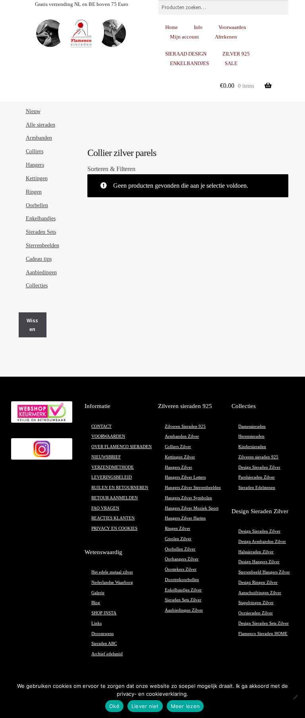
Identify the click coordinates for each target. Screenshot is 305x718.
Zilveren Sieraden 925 (185, 426)
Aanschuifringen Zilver (259, 593)
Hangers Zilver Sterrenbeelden (193, 487)
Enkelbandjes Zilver (183, 590)
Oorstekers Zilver (181, 569)
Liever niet (145, 706)
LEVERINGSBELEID (111, 477)
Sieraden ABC (104, 643)
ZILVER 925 (236, 54)
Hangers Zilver (178, 467)
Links (96, 623)
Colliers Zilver (178, 447)
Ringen (34, 192)
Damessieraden (252, 426)
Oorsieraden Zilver (255, 613)
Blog (95, 603)
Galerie (97, 593)
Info (198, 27)
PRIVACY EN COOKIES (114, 528)
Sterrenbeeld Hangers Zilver (264, 572)
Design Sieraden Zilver (259, 467)
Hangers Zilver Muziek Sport (191, 508)
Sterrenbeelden (42, 245)
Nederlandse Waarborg (112, 582)
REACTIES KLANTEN (113, 518)
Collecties (37, 286)
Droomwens (102, 633)
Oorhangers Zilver (182, 559)
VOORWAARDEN (108, 436)
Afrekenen (226, 37)
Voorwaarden (232, 27)
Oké (114, 706)
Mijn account (184, 37)
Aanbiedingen (41, 272)
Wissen (32, 325)
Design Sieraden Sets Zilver (263, 623)
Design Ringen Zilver (258, 582)
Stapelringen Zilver (256, 603)
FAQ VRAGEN (105, 508)
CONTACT (101, 426)
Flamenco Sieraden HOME (263, 633)
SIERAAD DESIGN (186, 54)
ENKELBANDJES (189, 63)
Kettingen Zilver (180, 457)
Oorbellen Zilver (180, 549)
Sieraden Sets (41, 232)
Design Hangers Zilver (259, 562)
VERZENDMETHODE (112, 467)
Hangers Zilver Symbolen (188, 498)
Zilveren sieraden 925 (258, 457)
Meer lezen (185, 706)
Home (171, 27)
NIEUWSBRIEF (106, 457)
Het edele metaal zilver (112, 572)
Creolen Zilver (178, 539)
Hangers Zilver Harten (185, 518)
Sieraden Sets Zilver (183, 600)
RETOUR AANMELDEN (114, 498)
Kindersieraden (252, 447)
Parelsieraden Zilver (256, 477)
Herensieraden (251, 436)
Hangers (35, 165)
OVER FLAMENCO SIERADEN (121, 447)
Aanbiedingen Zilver (184, 610)
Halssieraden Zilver (256, 552)
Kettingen (37, 178)
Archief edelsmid (107, 654)
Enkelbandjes (41, 218)
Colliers (34, 151)
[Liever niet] (295, 697)
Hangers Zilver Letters (185, 477)
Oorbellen (37, 205)
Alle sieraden (40, 125)
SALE (231, 63)
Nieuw (33, 111)
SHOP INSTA (103, 613)
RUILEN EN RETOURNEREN (119, 487)
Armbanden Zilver (182, 436)
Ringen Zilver (177, 528)
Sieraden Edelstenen (256, 487)
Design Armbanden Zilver (262, 541)
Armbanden (39, 138)
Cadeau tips (39, 259)
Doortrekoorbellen (182, 579)
